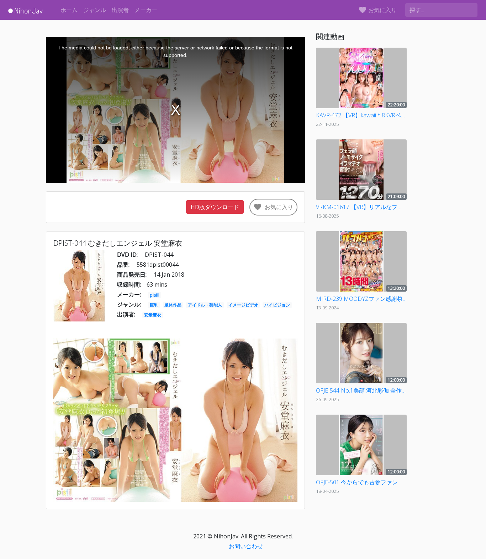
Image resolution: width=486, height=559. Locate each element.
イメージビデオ (243, 305)
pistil (154, 295)
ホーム (69, 10)
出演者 (120, 10)
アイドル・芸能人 (205, 305)
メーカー (145, 10)
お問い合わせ (246, 546)
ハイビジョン (277, 305)
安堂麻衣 (152, 315)
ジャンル (94, 10)
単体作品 (172, 305)
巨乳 (154, 305)
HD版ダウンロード (215, 207)
